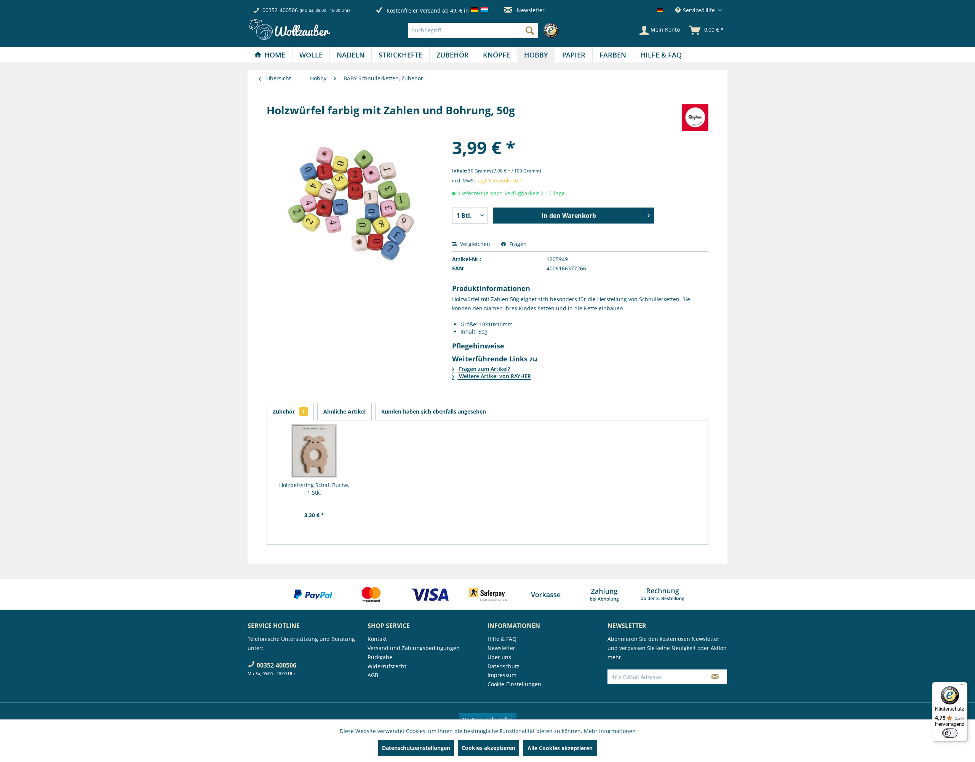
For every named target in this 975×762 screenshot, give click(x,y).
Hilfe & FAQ (502, 638)
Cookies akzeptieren (488, 747)
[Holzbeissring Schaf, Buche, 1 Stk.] (314, 451)
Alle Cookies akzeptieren (560, 748)
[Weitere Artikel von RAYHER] (695, 117)
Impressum (502, 675)
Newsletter (530, 10)
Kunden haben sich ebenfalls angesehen (433, 411)
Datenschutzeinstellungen (416, 747)
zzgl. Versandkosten (500, 180)
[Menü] (962, 686)
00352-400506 (280, 10)
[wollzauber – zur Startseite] (289, 29)
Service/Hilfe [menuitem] (698, 10)
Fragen (517, 244)
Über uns (499, 657)
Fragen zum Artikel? (483, 368)
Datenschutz (503, 666)
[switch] (949, 733)
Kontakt (377, 638)
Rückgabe (380, 657)
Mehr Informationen (610, 731)
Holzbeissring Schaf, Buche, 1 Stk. (314, 488)
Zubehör (289, 411)
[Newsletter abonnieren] (715, 676)
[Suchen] (530, 30)
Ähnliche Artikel (344, 411)
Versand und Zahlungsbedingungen (414, 648)
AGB (373, 675)
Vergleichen (474, 244)
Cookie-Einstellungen (514, 684)
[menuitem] (485, 30)
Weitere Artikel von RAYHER (494, 376)
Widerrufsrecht (387, 666)
